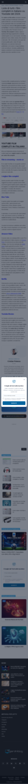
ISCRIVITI (14, 403)
